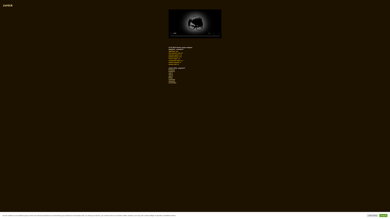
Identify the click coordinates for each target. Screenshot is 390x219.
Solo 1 (171, 73)
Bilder (171, 78)
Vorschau (172, 79)
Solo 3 (171, 76)
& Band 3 (172, 71)
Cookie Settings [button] (372, 215)
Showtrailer (172, 83)
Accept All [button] (383, 215)
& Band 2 (172, 70)
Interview (172, 81)
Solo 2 (171, 74)
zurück (8, 5)
